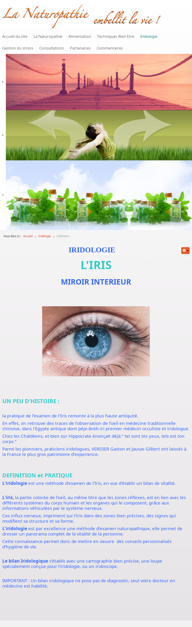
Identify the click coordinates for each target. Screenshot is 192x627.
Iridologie (148, 36)
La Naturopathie (47, 36)
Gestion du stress (17, 48)
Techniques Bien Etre (115, 36)
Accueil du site (14, 36)
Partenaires (80, 48)
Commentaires (110, 48)
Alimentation (79, 36)
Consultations (51, 48)
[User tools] (185, 250)
